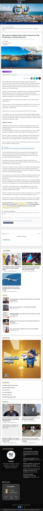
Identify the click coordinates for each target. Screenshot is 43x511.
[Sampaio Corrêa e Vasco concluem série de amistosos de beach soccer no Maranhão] (31, 430)
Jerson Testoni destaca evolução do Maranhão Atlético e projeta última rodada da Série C (6, 300)
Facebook (4, 206)
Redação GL (6, 41)
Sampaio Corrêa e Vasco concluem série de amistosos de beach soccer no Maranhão (6, 322)
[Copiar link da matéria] (31, 78)
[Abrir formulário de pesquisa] (41, 23)
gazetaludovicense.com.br (20, 202)
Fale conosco (14, 504)
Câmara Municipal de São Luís (8, 387)
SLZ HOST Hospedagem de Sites (9, 397)
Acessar (39, 233)
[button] (1, 23)
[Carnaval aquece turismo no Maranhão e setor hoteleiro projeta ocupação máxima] (11, 259)
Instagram (20, 204)
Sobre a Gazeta (27, 504)
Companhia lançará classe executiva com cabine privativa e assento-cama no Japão (11, 288)
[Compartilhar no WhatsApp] (34, 78)
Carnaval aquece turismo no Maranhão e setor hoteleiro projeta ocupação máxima (18, 148)
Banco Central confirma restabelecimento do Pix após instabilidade (6, 329)
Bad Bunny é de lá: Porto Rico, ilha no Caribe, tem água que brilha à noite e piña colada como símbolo (31, 268)
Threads (26, 204)
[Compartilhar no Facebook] (37, 78)
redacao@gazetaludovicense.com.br (10, 207)
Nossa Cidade (21, 504)
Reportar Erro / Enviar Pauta (8, 222)
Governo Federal (5, 390)
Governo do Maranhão (7, 392)
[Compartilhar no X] (40, 78)
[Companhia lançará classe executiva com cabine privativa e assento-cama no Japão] (11, 279)
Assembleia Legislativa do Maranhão (10, 385)
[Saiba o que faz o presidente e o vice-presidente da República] (31, 410)
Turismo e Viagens (7, 71)
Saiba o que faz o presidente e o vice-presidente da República (6, 308)
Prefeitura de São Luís (7, 394)
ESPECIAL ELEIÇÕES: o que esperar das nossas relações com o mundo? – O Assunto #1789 (6, 315)
